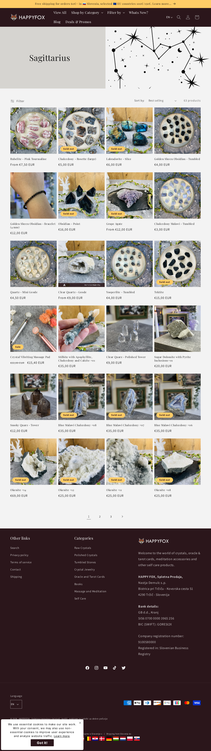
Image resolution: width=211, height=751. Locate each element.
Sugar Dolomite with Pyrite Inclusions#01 (172, 358)
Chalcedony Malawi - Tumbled (174, 223)
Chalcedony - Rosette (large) (77, 159)
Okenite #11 (114, 490)
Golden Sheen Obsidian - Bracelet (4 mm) (32, 225)
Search (14, 548)
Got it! (42, 743)
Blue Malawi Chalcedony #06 (173, 425)
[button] (87, 12)
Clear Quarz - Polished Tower (126, 357)
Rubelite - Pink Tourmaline (28, 159)
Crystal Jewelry (84, 569)
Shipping (16, 576)
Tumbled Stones (85, 562)
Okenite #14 (18, 490)
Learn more (62, 736)
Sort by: (139, 100)
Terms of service (21, 562)
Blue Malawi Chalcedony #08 (77, 425)
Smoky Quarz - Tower (24, 425)
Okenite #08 (162, 490)
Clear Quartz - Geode (72, 292)
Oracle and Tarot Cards (89, 576)
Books (78, 584)
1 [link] (89, 516)
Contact (15, 569)
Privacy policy (19, 555)
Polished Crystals (85, 555)
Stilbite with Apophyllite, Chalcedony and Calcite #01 (76, 358)
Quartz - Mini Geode (24, 292)
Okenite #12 (66, 490)
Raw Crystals (82, 548)
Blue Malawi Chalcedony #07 (125, 425)
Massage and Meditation (90, 591)
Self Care (80, 598)
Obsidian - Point (69, 223)
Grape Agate (114, 223)
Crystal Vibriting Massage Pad (30, 357)
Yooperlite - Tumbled (120, 292)
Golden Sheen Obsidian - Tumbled (177, 159)
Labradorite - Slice (118, 159)
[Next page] (122, 516)
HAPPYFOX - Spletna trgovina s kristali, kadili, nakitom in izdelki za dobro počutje (63, 718)
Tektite (159, 292)
